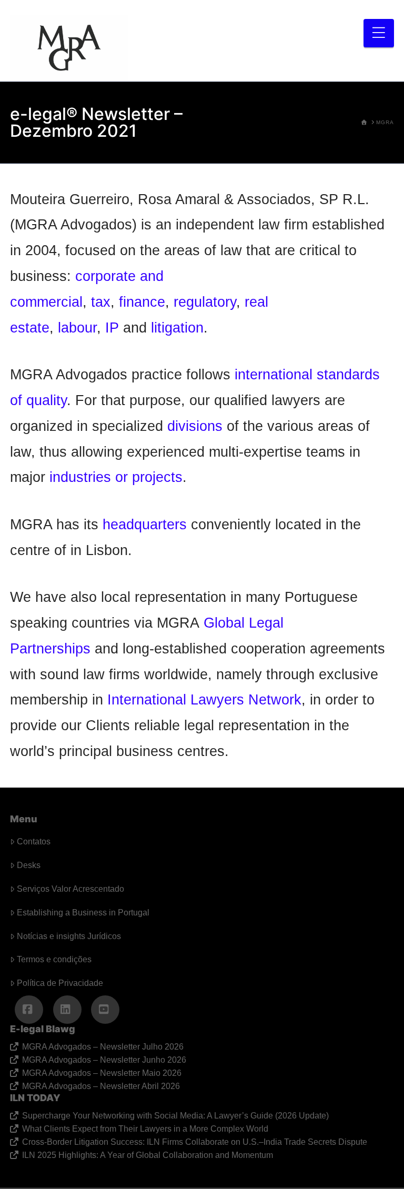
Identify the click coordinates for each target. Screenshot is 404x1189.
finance (142, 302)
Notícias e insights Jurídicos (69, 936)
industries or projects (116, 477)
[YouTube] (105, 1009)
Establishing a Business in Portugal (83, 912)
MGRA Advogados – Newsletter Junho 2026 (104, 1059)
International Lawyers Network (204, 699)
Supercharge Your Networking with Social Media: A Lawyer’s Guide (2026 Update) (175, 1115)
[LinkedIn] (67, 1009)
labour (77, 327)
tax (100, 302)
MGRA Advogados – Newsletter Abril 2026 (100, 1086)
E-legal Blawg (42, 1028)
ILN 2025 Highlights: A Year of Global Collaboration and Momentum (147, 1155)
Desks (29, 865)
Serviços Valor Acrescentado (70, 888)
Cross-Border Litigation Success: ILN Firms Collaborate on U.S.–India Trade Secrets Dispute (194, 1141)
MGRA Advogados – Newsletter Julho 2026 (102, 1046)
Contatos (33, 841)
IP (112, 327)
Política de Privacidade (60, 983)
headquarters (145, 524)
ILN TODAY (35, 1097)
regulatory (205, 302)
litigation (177, 327)
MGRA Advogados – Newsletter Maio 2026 (101, 1073)
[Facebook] (29, 1009)
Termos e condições (54, 959)
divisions (195, 426)
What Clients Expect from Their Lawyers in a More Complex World (145, 1128)
